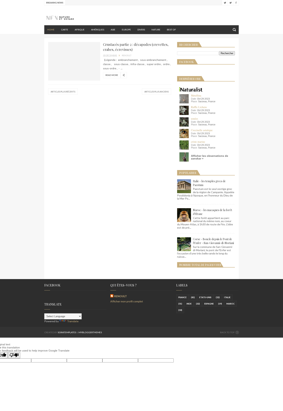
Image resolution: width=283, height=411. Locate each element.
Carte (64, 29)
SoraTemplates (67, 332)
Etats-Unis (205, 297)
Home (50, 29)
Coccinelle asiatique (202, 130)
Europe (126, 29)
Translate (73, 321)
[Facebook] (236, 2)
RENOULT (120, 296)
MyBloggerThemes (90, 332)
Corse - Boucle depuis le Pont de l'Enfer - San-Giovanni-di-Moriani (213, 241)
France (182, 297)
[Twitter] (230, 2)
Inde (189, 303)
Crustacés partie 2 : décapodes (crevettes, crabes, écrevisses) (135, 47)
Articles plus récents (63, 91)
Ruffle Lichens (199, 107)
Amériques (97, 29)
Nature (156, 29)
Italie (227, 297)
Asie (113, 29)
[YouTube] (225, 2)
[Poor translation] (14, 355)
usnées (194, 118)
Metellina (196, 95)
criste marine (198, 141)
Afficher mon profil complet (126, 301)
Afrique (80, 29)
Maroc (230, 303)
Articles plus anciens (156, 91)
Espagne (209, 303)
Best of (171, 29)
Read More (111, 75)
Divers (141, 29)
